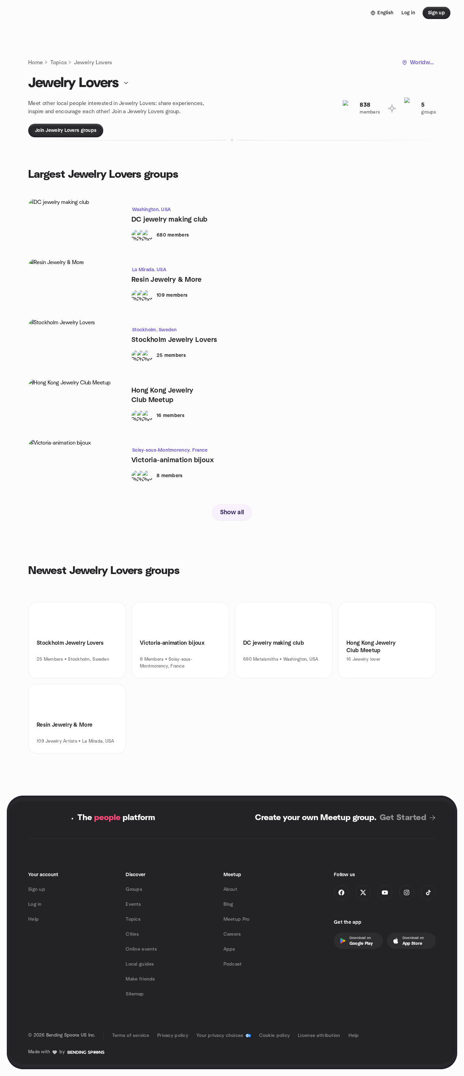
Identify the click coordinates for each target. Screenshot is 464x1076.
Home (35, 62)
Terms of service (130, 1035)
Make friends (140, 979)
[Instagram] (406, 892)
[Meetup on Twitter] (363, 892)
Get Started (403, 818)
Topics (58, 62)
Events (133, 904)
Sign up (36, 889)
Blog (228, 904)
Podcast (233, 964)
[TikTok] (428, 892)
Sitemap (135, 994)
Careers (232, 934)
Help (33, 919)
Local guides (140, 964)
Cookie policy (274, 1035)
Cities (132, 934)
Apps (229, 949)
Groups (134, 889)
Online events (141, 949)
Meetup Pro (237, 919)
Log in (35, 904)
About (230, 889)
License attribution (319, 1035)
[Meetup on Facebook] (341, 892)
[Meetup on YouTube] (384, 892)
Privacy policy (172, 1035)
